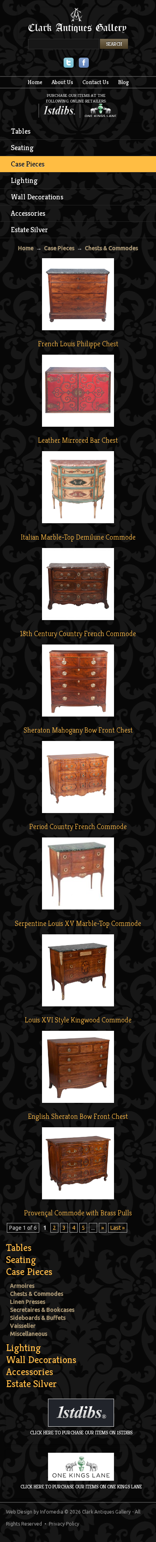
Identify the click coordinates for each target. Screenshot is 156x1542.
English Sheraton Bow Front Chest (78, 1116)
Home (35, 82)
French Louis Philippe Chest (78, 343)
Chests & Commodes (111, 248)
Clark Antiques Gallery (78, 23)
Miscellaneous (28, 1334)
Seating (22, 147)
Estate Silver (29, 229)
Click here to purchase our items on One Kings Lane (81, 1487)
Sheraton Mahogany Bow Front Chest (78, 730)
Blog (123, 82)
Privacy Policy (64, 1523)
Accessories (28, 213)
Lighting (24, 180)
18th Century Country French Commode (78, 633)
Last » (117, 1228)
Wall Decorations (37, 196)
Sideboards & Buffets (38, 1318)
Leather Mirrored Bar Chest (78, 440)
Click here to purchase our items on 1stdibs (81, 1433)
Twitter (68, 63)
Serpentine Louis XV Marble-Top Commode (78, 923)
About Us (62, 82)
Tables (20, 131)
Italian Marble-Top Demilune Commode (78, 537)
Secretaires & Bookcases (42, 1310)
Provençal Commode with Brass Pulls (78, 1212)
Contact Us (95, 82)
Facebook (83, 63)
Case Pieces (27, 164)
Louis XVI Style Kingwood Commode (78, 1019)
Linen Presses (27, 1302)
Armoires (22, 1286)
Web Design (19, 1511)
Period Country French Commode (78, 826)
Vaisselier (23, 1326)
